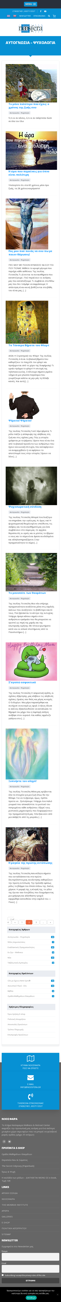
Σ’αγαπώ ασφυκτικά (22, 682)
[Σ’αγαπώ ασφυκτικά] (31, 661)
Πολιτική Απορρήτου (17, 1019)
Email (4, 1263)
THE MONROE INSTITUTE (15, 1204)
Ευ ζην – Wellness (15, 952)
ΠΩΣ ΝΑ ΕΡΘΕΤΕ (30, 1068)
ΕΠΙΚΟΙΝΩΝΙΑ (39, 16)
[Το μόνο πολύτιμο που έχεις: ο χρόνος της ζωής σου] (31, 83)
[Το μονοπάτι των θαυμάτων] (31, 571)
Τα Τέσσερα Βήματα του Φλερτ (29, 345)
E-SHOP (6, 1222)
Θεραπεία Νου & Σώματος (15, 1160)
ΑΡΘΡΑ (5, 1210)
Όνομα (4, 1251)
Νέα (9, 957)
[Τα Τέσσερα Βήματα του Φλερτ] (27, 321)
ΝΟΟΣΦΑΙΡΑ (8, 1199)
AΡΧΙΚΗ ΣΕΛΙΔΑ (9, 1193)
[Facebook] (40, 11)
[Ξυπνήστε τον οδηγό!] (27, 753)
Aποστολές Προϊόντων (17, 1024)
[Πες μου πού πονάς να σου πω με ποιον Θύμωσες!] (27, 223)
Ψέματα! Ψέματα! (20, 420)
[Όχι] (57, 1294)
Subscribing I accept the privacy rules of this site (24, 1275)
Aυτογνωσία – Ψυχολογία (19, 113)
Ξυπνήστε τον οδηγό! (22, 781)
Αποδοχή (31, 1298)
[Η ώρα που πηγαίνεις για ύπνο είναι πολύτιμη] (31, 150)
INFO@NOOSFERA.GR (30, 1087)
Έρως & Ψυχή (8, 1171)
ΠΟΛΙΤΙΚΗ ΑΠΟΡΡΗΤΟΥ (14, 1228)
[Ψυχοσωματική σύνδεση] (31, 485)
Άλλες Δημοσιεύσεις (16, 942)
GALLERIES (7, 1216)
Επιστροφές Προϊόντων (18, 1034)
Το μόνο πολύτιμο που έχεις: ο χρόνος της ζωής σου (29, 105)
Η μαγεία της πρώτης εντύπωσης (30, 863)
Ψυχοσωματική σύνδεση (25, 506)
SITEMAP (6, 1234)
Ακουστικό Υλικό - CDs (17, 985)
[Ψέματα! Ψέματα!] (24, 405)
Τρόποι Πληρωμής (16, 1029)
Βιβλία (10, 991)
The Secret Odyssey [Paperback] (18, 1165)
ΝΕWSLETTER (25, 16)
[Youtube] (45, 11)
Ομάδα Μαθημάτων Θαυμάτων (21, 996)
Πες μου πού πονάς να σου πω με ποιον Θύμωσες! (30, 252)
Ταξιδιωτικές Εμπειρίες (18, 962)
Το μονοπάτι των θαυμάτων (27, 593)
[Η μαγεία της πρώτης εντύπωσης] (27, 844)
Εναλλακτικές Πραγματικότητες (21, 947)
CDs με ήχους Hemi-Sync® (19, 980)
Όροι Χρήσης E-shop (16, 1014)
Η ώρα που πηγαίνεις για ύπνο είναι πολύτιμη (29, 173)
